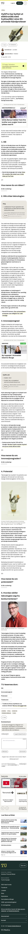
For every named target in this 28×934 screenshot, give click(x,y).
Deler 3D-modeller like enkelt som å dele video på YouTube (13, 174)
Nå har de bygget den (19, 705)
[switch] (24, 66)
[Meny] (25, 3)
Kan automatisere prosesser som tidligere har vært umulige (13, 313)
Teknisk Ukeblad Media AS (14, 926)
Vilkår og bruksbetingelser (8, 902)
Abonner (20, 3)
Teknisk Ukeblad (6, 713)
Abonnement (5, 916)
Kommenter (13, 44)
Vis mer (5, 215)
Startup (14, 711)
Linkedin (3, 890)
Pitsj (3, 10)
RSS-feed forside (6, 884)
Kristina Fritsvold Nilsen (8, 874)
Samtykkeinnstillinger (7, 899)
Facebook (4, 887)
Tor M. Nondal (5, 880)
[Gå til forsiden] (2, 3)
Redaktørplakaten (13, 911)
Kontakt (3, 920)
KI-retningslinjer (5, 905)
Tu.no (14, 713)
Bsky (2, 893)
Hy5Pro (4, 711)
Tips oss (23, 865)
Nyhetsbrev (4, 896)
